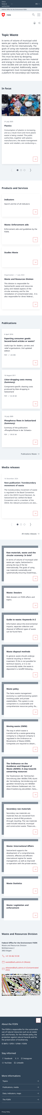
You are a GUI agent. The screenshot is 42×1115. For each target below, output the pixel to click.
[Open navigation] (39, 15)
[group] (21, 129)
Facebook (8, 1058)
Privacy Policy (6, 1112)
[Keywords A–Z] (34, 4)
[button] (17, 170)
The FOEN (7, 1099)
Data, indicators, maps (12, 1093)
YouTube (8, 1063)
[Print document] (34, 23)
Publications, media (11, 1087)
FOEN (9, 15)
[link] (21, 565)
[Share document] (39, 23)
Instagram (27, 1058)
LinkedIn (20, 1063)
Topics (5, 1081)
